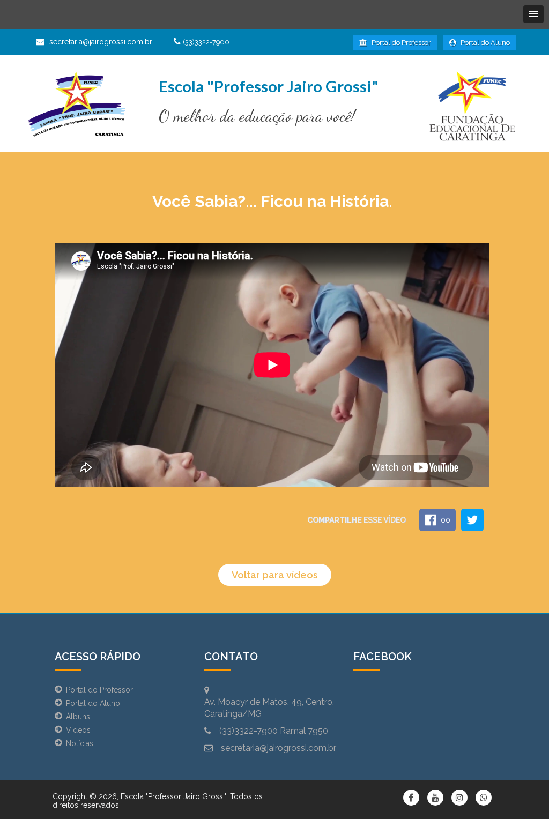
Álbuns (78, 716)
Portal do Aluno (484, 43)
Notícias (79, 743)
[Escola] (76, 106)
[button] (533, 14)
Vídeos (78, 730)
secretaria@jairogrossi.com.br (100, 42)
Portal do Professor (400, 43)
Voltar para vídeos (275, 574)
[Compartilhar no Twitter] (472, 520)
